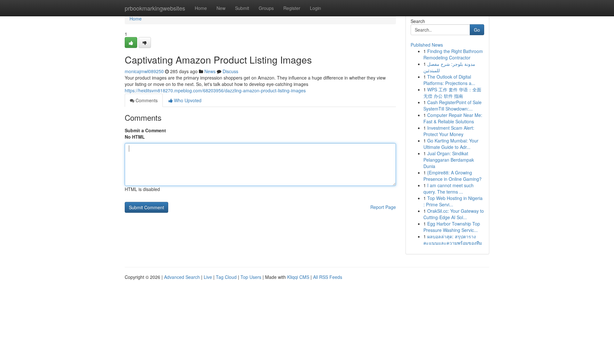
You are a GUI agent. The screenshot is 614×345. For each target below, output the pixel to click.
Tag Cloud (226, 277)
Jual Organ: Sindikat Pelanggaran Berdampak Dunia (448, 159)
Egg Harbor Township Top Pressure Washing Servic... (451, 226)
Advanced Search (182, 277)
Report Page (383, 207)
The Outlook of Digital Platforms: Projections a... (449, 79)
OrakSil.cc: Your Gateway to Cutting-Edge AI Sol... (453, 214)
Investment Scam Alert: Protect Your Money (448, 131)
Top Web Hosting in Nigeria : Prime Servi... (453, 201)
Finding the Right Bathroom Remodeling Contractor (453, 54)
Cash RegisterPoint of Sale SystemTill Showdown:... (452, 105)
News (210, 71)
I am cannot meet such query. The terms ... (448, 188)
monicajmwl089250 (144, 71)
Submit (242, 8)
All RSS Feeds (327, 277)
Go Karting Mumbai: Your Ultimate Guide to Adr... (450, 143)
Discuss (230, 71)
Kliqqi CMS (298, 277)
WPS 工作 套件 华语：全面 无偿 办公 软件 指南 (452, 92)
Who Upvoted (187, 100)
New (220, 8)
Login (315, 8)
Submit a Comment (145, 130)
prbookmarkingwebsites (155, 8)
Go (477, 30)
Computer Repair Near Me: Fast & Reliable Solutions (452, 118)
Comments (146, 100)
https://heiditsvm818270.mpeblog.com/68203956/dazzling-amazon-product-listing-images (215, 90)
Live (208, 277)
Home (201, 8)
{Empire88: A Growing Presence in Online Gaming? (452, 175)
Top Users (250, 277)
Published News (427, 45)
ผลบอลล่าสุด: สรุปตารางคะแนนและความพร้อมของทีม (452, 239)
